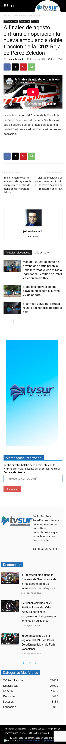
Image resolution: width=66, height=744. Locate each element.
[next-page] (11, 321)
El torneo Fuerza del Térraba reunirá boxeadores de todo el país (42, 308)
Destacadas (36, 15)
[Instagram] (29, 663)
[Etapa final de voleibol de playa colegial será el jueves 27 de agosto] (12, 291)
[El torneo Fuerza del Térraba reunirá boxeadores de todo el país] (12, 308)
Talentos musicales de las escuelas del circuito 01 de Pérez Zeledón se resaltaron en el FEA (48, 183)
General (35, 21)
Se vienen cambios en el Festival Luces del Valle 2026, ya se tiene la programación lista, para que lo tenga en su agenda (38, 611)
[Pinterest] (23, 67)
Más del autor (42, 252)
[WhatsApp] (31, 67)
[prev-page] (6, 321)
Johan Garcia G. (16, 59)
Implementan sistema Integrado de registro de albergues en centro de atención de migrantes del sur (17, 185)
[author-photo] (33, 226)
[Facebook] (7, 67)
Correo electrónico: (16, 472)
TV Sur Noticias (19, 15)
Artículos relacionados (18, 252)
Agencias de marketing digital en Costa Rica (40, 740)
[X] (15, 67)
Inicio (6, 15)
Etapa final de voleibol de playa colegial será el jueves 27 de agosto (41, 291)
